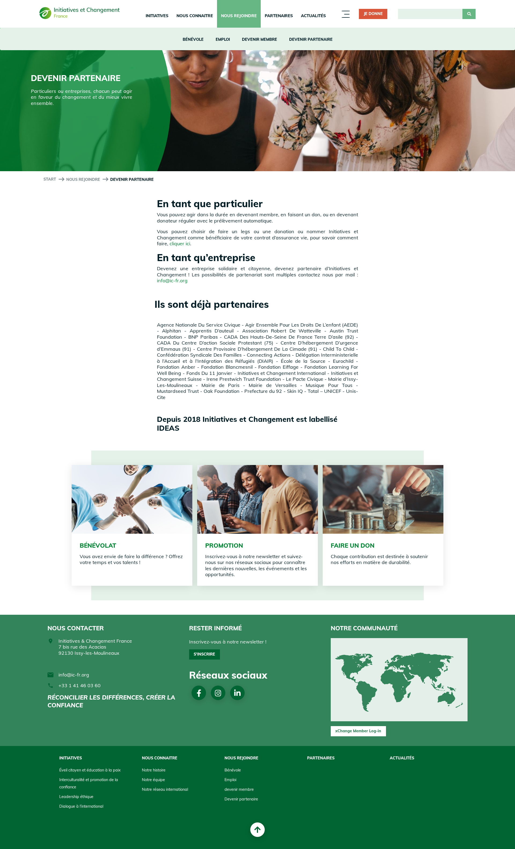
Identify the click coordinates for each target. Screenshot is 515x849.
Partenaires (279, 15)
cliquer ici (180, 243)
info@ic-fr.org (172, 280)
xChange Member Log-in (358, 731)
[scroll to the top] (257, 829)
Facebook (199, 693)
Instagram (218, 693)
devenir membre (259, 39)
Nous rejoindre (239, 15)
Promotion (224, 545)
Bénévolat (98, 545)
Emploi (223, 39)
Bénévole (193, 39)
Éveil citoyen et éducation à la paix (90, 770)
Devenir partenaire (311, 39)
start (49, 179)
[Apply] (469, 14)
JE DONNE (373, 13)
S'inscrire (204, 654)
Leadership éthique (76, 796)
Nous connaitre (194, 15)
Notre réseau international (165, 789)
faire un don (352, 545)
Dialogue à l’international (81, 806)
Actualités (313, 15)
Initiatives (157, 15)
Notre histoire (153, 770)
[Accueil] (79, 14)
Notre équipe (153, 779)
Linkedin (237, 693)
